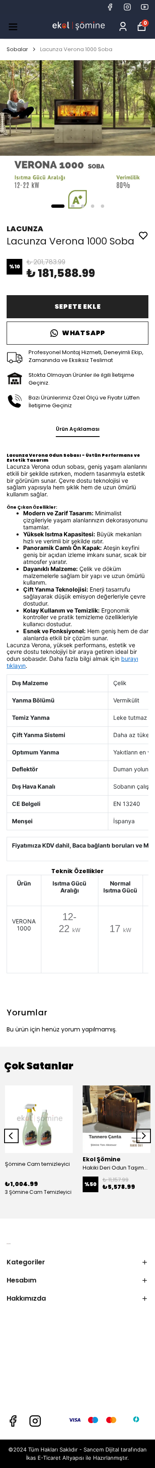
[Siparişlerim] (123, 26)
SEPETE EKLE (78, 306)
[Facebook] (13, 1421)
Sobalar (17, 49)
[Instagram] (35, 1421)
